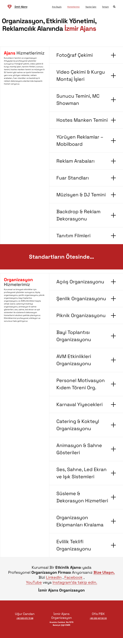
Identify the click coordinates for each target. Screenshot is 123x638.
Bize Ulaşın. (104, 572)
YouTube (34, 582)
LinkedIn (54, 577)
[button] (114, 6)
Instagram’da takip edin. (75, 582)
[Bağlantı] (9, 6)
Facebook (73, 577)
